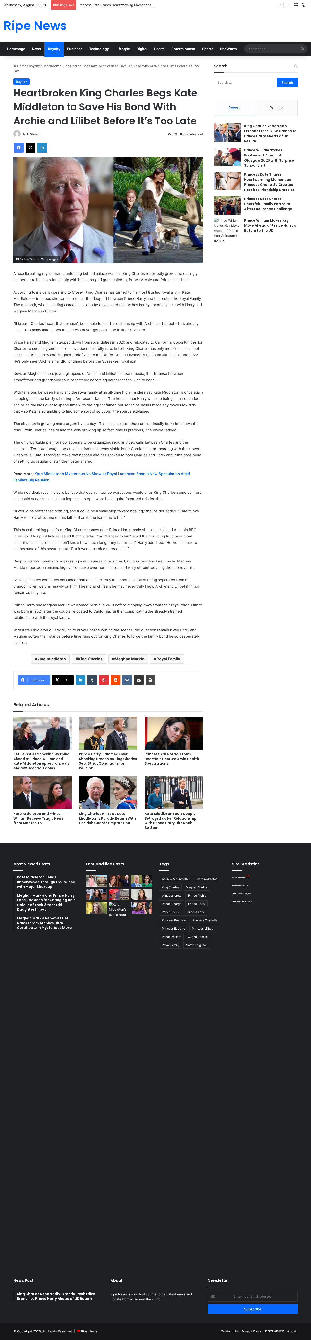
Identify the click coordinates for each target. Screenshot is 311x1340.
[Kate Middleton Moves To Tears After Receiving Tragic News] (96, 908)
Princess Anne (195, 912)
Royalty (54, 49)
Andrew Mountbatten (176, 879)
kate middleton (51, 659)
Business (74, 49)
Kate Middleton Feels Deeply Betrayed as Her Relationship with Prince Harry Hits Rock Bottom (170, 820)
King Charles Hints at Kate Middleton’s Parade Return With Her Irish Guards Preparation (107, 818)
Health (159, 49)
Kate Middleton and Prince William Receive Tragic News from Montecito (38, 818)
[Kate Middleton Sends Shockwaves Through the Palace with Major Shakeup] (96, 881)
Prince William (171, 937)
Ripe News (89, 1331)
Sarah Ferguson (196, 945)
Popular (276, 107)
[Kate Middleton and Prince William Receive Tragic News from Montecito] (42, 792)
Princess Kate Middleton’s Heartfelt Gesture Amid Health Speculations (172, 759)
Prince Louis (170, 912)
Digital (142, 49)
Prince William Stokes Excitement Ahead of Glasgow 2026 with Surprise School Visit (269, 158)
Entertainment (183, 49)
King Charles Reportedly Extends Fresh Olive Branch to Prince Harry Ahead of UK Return (270, 133)
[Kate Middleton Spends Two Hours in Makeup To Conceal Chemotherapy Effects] (119, 1084)
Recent (234, 107)
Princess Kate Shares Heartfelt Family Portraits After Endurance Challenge (268, 203)
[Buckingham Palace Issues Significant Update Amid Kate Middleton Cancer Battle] (119, 894)
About (291, 1331)
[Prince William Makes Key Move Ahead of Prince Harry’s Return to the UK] (227, 230)
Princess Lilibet (202, 928)
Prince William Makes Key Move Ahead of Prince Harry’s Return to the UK (270, 225)
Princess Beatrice (174, 920)
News (36, 49)
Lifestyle (123, 49)
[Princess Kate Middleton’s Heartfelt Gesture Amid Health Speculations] (174, 733)
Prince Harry (196, 904)
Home (21, 66)
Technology (99, 49)
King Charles (90, 659)
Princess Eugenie (173, 928)
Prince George (171, 904)
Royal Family (168, 659)
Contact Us (229, 1331)
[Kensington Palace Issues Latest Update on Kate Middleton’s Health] (96, 894)
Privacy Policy (251, 1331)
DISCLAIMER (274, 1331)
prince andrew (171, 895)
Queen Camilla (198, 937)
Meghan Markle (129, 659)
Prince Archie (197, 895)
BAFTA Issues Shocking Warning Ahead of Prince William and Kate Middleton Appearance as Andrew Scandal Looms (41, 761)
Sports (207, 49)
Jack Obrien (30, 134)
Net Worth (228, 49)
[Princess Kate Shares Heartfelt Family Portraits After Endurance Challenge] (227, 205)
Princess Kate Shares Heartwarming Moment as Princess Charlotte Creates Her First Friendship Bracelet (158, 5)
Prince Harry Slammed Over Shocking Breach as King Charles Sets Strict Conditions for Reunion (108, 761)
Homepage (16, 49)
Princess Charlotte (204, 920)
